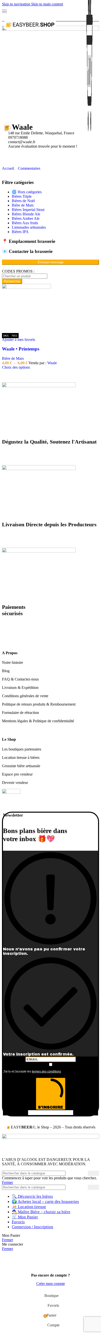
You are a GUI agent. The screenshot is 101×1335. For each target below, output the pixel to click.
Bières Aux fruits (25, 223)
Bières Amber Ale (25, 218)
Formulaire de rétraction (20, 712)
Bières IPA (20, 232)
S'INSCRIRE (50, 1107)
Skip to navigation (16, 4)
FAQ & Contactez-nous (20, 679)
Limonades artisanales (29, 227)
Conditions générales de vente (25, 696)
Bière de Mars (23, 205)
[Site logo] (30, 32)
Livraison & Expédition (20, 687)
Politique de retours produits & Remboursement (39, 704)
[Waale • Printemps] (26, 287)
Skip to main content (47, 4)
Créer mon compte (50, 1283)
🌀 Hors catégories (27, 192)
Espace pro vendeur (17, 774)
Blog (6, 671)
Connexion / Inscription (32, 1226)
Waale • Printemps (20, 348)
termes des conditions (46, 1071)
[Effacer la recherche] (84, 1187)
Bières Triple (22, 196)
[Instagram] (21, 155)
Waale (52, 363)
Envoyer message (50, 262)
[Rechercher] (93, 1173)
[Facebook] (8, 155)
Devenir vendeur (15, 782)
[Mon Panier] (89, 36)
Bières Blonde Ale (26, 214)
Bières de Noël (23, 201)
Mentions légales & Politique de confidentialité (38, 721)
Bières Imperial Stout (28, 210)
